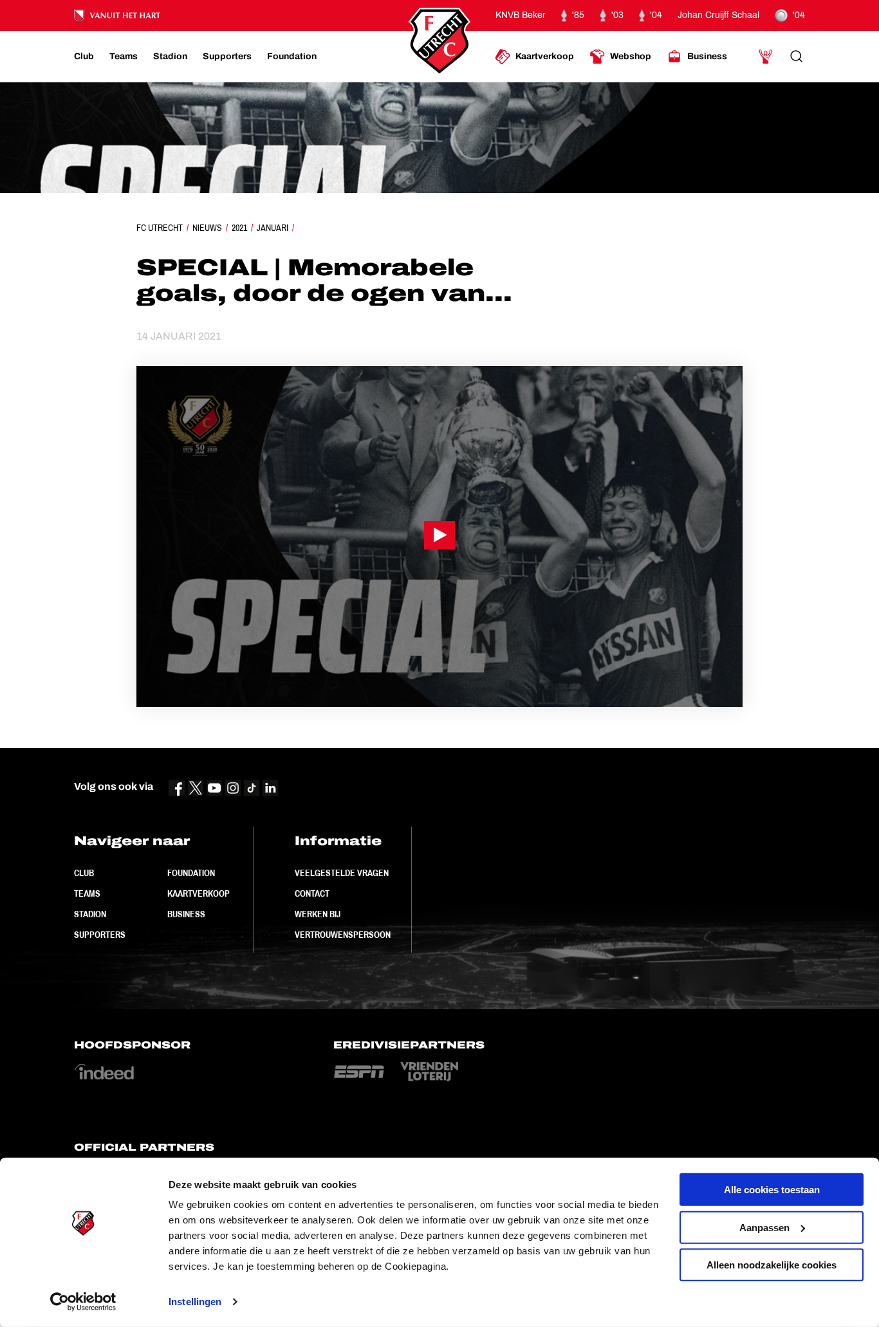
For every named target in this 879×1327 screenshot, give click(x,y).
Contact (312, 893)
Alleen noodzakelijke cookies (772, 1264)
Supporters (99, 934)
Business (186, 914)
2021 (239, 227)
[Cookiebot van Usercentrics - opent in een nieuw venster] (83, 1302)
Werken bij (317, 914)
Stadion (90, 914)
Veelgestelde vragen (342, 873)
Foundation (191, 873)
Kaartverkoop (198, 893)
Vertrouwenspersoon (343, 934)
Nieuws (207, 227)
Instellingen (195, 1301)
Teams (87, 893)
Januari (272, 227)
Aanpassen (764, 1227)
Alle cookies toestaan (772, 1189)
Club (84, 873)
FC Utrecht (159, 227)
